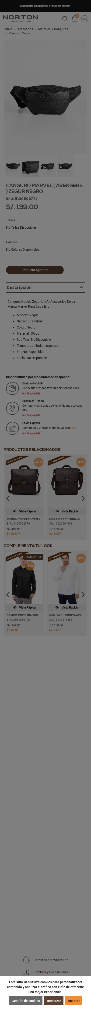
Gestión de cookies (26, 1001)
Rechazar (54, 1001)
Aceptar (74, 1001)
